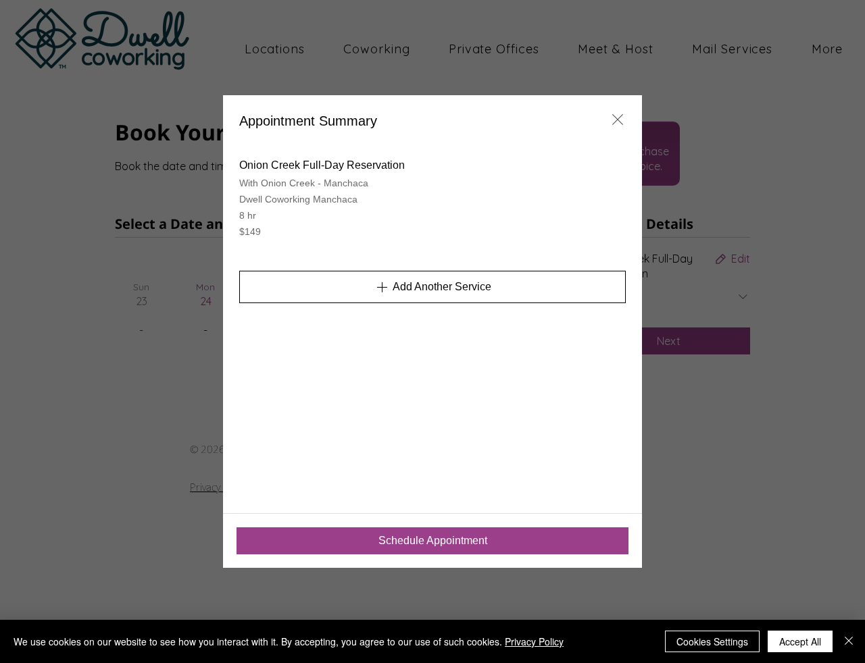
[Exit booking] (618, 119)
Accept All (800, 641)
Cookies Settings (712, 641)
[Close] (849, 641)
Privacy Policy (534, 641)
